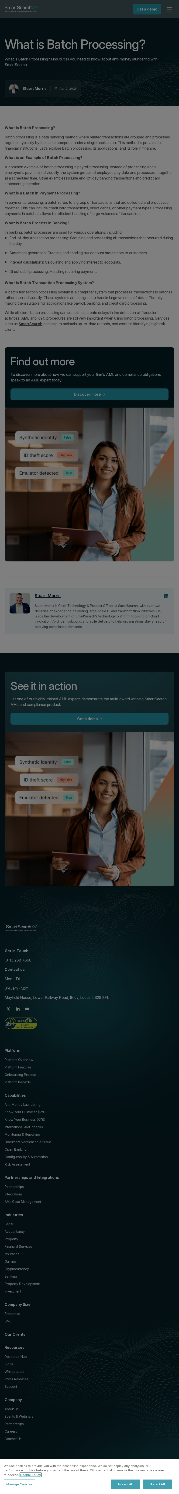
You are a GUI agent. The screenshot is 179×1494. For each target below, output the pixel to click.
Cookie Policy (30, 1475)
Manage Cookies (19, 1484)
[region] (89, 1476)
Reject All (157, 1484)
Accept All (125, 1484)
